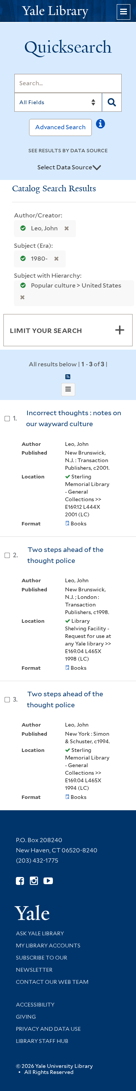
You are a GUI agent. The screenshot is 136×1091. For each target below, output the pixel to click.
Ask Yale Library (40, 933)
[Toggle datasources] (96, 167)
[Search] (112, 102)
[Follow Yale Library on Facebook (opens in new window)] (20, 881)
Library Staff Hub (42, 1041)
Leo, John (44, 228)
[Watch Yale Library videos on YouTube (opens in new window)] (48, 881)
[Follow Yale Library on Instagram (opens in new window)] (34, 881)
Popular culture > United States (75, 285)
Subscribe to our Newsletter (41, 964)
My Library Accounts (48, 946)
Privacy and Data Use (48, 1029)
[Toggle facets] (119, 330)
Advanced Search (60, 127)
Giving (26, 1017)
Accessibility (35, 1005)
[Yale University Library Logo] (68, 11)
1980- (39, 258)
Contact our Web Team (52, 982)
